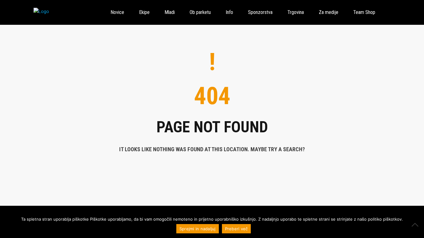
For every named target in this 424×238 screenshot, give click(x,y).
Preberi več (236, 228)
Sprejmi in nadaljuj (197, 228)
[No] (416, 225)
